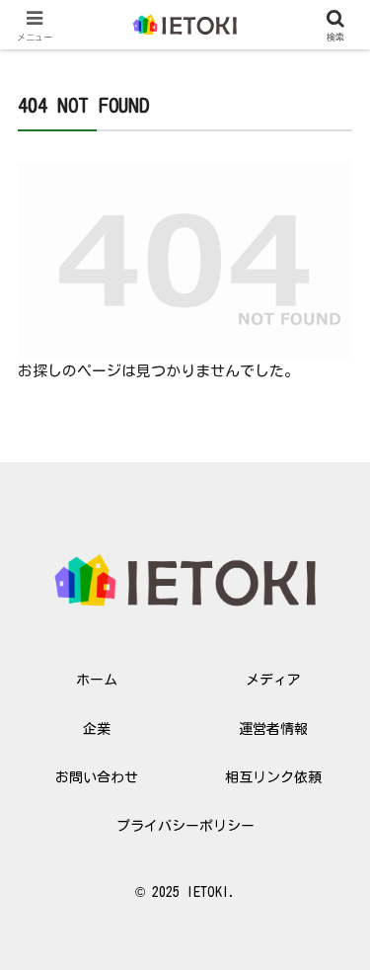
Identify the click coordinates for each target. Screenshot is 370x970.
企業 (97, 729)
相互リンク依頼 (273, 777)
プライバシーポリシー (185, 826)
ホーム (96, 680)
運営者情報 (273, 729)
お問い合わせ (96, 777)
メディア (273, 680)
